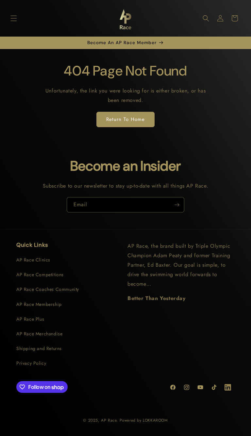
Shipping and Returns (39, 348)
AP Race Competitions (40, 274)
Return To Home (125, 119)
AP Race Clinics (33, 260)
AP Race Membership (39, 304)
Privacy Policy (31, 363)
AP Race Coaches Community (47, 289)
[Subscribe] (177, 204)
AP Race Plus (30, 319)
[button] (14, 18)
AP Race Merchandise (39, 333)
